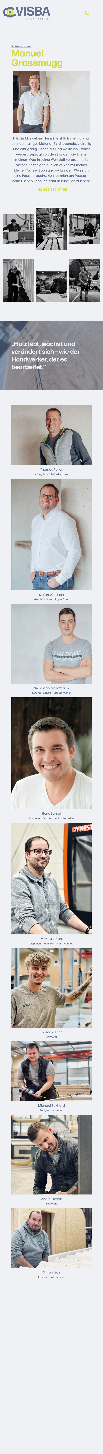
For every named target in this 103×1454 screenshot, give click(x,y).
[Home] (26, 13)
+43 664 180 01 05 (51, 190)
